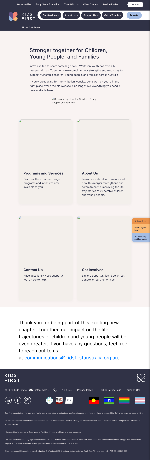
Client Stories (92, 4)
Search (135, 4)
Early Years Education (50, 4)
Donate (134, 15)
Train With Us (73, 4)
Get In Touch (112, 15)
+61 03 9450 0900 (66, 390)
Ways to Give (28, 4)
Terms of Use (132, 390)
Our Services (52, 15)
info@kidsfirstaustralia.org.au (42, 390)
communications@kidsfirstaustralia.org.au (69, 357)
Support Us (91, 15)
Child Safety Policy (111, 390)
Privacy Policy (84, 390)
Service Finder (111, 4)
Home (25, 27)
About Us (72, 15)
